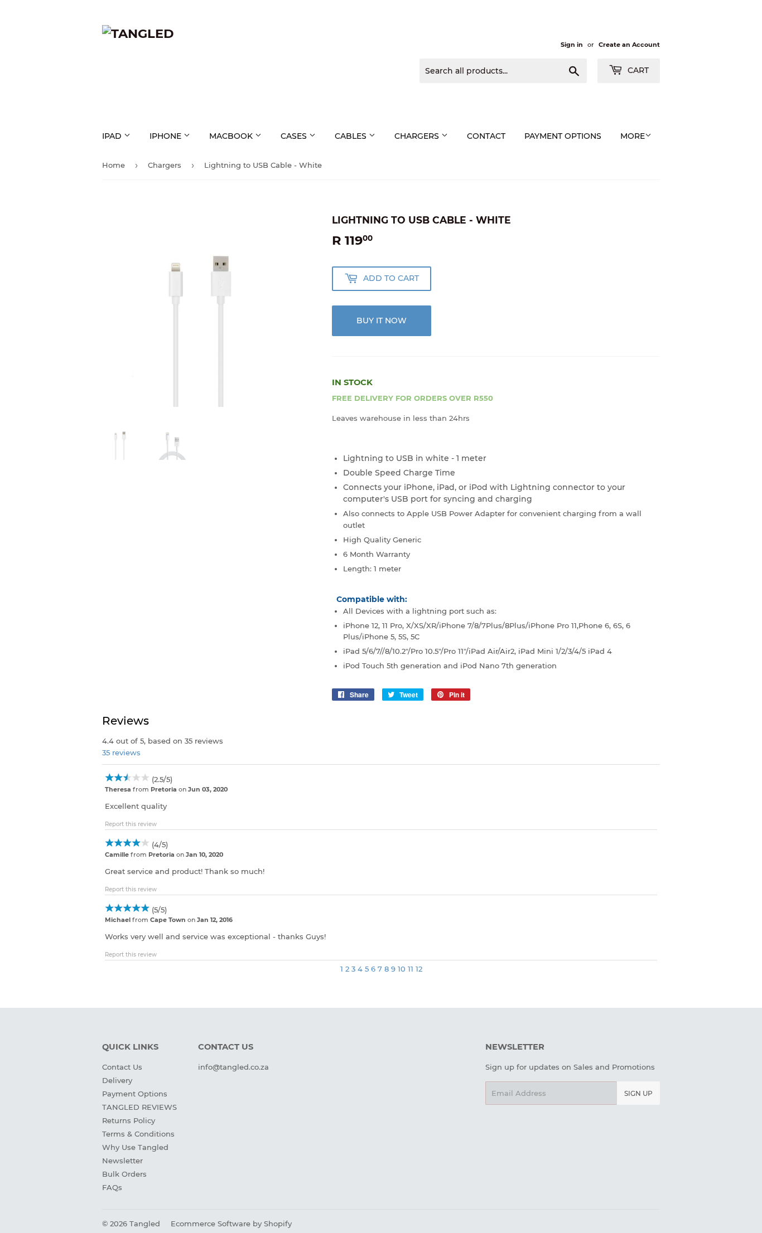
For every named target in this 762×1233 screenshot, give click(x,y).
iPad (113, 136)
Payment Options (134, 1093)
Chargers (417, 136)
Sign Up (638, 1093)
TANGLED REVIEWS (139, 1107)
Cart (637, 70)
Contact (486, 136)
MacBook (232, 136)
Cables (352, 136)
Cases (295, 136)
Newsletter (122, 1160)
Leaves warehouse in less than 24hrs (401, 418)
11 (410, 968)
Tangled (144, 1223)
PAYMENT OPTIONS (562, 136)
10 (402, 968)
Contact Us (122, 1066)
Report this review (131, 824)
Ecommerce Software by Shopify (231, 1223)
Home (113, 165)
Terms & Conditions (138, 1133)
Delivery (117, 1080)
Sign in (572, 44)
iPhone (166, 136)
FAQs (112, 1187)
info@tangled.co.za (233, 1066)
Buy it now (381, 320)
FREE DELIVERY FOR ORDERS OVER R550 (412, 398)
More (632, 136)
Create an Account (629, 44)
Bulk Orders (124, 1173)
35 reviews (121, 752)
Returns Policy (128, 1120)
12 (419, 968)
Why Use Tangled (135, 1147)
